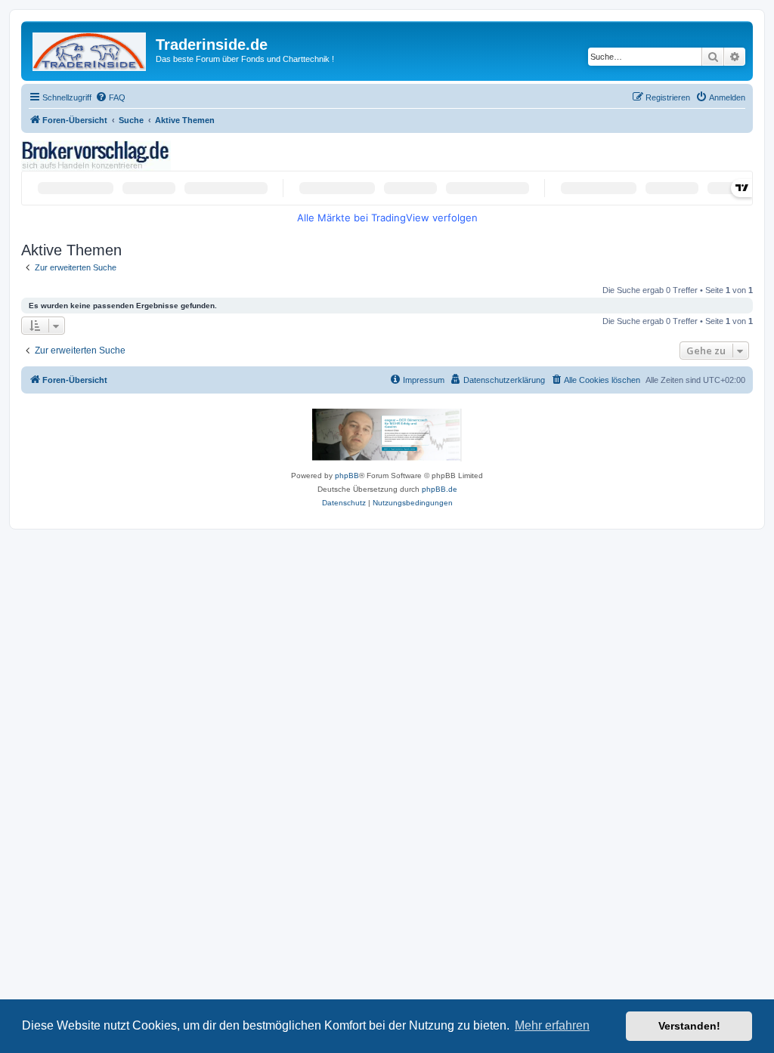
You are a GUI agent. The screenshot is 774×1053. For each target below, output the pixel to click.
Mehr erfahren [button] (552, 1025)
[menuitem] (110, 97)
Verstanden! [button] (689, 1026)
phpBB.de (439, 489)
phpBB (347, 475)
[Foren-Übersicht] (90, 49)
